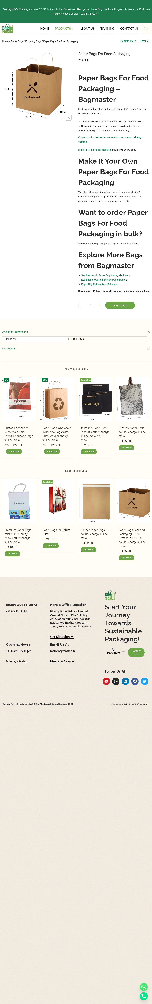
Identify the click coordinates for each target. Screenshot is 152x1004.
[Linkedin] (125, 681)
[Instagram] (115, 681)
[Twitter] (144, 681)
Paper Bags (17, 41)
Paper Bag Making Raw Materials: (99, 284)
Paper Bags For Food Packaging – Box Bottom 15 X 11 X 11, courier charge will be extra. (132, 538)
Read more (89, 451)
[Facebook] (135, 681)
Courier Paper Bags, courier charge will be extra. (94, 534)
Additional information (15, 331)
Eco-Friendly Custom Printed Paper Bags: (103, 280)
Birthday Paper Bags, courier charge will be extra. (132, 432)
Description (9, 348)
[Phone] (144, 996)
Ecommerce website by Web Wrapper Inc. (129, 704)
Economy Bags (33, 41)
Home (5, 41)
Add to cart (120, 305)
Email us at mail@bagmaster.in (94, 150)
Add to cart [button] (14, 451)
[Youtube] (106, 681)
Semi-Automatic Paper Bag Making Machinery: (105, 275)
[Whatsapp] (144, 987)
